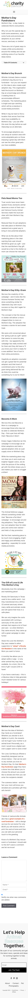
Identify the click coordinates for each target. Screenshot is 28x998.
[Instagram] (17, 978)
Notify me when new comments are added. (13, 898)
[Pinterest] (11, 978)
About (7, 983)
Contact (16, 983)
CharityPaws (15, 990)
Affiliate (14, 992)
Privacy (22, 990)
